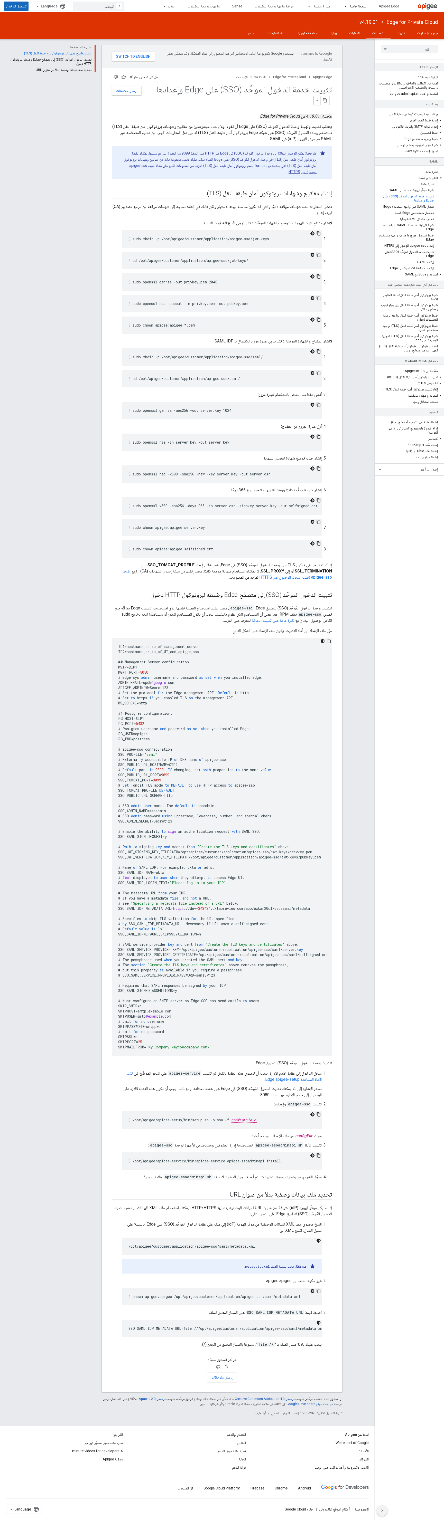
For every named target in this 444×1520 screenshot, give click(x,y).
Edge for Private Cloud (412, 22)
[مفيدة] (123, 77)
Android (304, 1488)
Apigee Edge (389, 6)
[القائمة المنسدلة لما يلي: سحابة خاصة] (343, 6)
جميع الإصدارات (427, 33)
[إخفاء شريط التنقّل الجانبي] (382, 1511)
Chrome (281, 1488)
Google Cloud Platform (221, 1488)
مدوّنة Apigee (113, 1459)
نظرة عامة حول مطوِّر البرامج (104, 1443)
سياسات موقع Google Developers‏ (309, 1404)
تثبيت (401, 33)
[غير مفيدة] (116, 77)
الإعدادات (378, 33)
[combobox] (98, 6)
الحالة (242, 1459)
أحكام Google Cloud (299, 1509)
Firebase (257, 1488)
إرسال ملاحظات (126, 91)
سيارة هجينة (322, 6)
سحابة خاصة (358, 6)
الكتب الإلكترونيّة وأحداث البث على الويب (341, 1467)
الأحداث (363, 1451)
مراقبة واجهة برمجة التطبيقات (274, 6)
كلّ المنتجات (185, 1488)
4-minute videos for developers (97, 1451)
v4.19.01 (368, 22)
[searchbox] (409, 49)
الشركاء (364, 1459)
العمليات (354, 33)
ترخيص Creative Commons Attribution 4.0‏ (264, 1399)
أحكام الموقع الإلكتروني (334, 1509)
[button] (409, 120)
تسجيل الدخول (16, 6)
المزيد (171, 6)
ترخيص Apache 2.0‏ (152, 1399)
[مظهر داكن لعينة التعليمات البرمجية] (312, 233)
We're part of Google (352, 1443)
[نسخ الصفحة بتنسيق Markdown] (325, 100)
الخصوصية (362, 1509)
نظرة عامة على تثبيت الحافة (273, 620)
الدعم (251, 33)
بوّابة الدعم (239, 1467)
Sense (237, 6)
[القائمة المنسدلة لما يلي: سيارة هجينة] (307, 6)
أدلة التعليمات (276, 33)
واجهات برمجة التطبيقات (204, 6)
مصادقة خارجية (308, 33)
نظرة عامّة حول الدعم (232, 1451)
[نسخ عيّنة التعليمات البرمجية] (319, 233)
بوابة (334, 33)
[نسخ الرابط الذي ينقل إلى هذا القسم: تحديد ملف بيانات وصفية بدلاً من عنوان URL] (224, 1195)
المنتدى (241, 1443)
